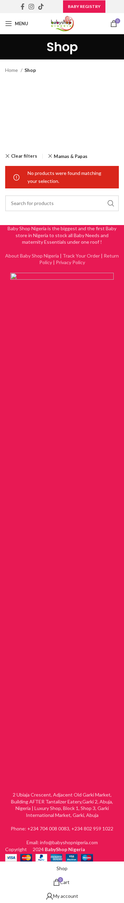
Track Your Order (81, 256)
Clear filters (24, 156)
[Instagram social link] (31, 6)
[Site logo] (62, 23)
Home (12, 70)
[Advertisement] (62, 114)
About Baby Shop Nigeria (32, 256)
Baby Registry (84, 6)
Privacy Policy (70, 262)
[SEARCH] (111, 203)
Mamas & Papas (70, 156)
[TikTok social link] (41, 6)
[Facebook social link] (23, 6)
